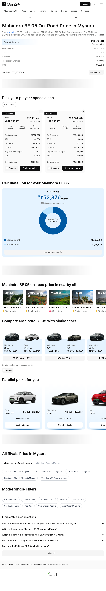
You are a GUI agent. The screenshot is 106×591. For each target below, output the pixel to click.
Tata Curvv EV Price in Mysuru (17, 471)
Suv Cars (63, 499)
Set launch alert (30, 168)
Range (64, 11)
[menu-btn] (101, 4)
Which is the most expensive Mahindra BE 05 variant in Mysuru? (33, 534)
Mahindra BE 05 (10, 11)
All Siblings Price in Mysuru (48, 463)
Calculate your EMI (51, 252)
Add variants (11, 104)
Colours (54, 11)
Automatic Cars (47, 499)
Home (5, 565)
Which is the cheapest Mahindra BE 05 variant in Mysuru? (30, 529)
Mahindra (11, 32)
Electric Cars (78, 499)
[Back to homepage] (11, 4)
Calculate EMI (95, 72)
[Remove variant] (41, 111)
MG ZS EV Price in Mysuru (79, 471)
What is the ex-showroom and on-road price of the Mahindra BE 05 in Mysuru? (40, 523)
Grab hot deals (22, 425)
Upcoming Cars (10, 499)
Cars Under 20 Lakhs (47, 506)
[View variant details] (22, 141)
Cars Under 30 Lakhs (71, 506)
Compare (85, 11)
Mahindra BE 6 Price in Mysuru (49, 471)
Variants (43, 11)
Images (74, 11)
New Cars (14, 565)
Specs (33, 11)
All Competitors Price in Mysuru (18, 463)
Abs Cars (28, 506)
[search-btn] (94, 4)
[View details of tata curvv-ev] (22, 407)
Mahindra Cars (26, 565)
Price (24, 11)
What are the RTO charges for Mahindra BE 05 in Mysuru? (30, 540)
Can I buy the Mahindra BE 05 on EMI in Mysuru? (25, 546)
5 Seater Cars (29, 499)
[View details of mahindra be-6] (65, 407)
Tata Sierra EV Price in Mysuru (54, 478)
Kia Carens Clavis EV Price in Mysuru (19, 478)
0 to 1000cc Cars (11, 506)
